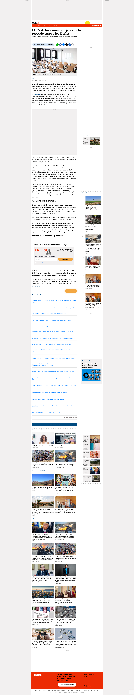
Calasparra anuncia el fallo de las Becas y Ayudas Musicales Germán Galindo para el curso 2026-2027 (86, 439)
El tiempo (40, 25)
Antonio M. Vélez (58, 625)
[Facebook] (60, 44)
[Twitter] (66, 44)
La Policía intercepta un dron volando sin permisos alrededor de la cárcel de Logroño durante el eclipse (92, 208)
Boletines (70, 692)
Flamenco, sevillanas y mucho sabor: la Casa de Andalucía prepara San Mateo (92, 267)
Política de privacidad (86, 690)
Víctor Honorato (35, 467)
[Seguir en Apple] (86, 676)
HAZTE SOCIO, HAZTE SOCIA (67, 684)
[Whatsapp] (57, 44)
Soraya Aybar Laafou (59, 467)
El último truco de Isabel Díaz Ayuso (42, 445)
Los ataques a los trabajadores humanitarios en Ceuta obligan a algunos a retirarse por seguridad (64, 464)
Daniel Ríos (57, 603)
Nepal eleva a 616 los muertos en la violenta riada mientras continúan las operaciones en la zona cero (86, 463)
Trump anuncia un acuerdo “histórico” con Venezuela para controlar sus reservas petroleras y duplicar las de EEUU (42, 537)
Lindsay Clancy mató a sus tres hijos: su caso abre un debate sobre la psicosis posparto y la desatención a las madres (65, 644)
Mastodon (82, 692)
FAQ (92, 690)
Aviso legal (78, 690)
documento (37, 94)
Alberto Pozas (35, 624)
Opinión (46, 25)
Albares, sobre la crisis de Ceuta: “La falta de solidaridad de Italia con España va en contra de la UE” (42, 578)
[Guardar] (72, 44)
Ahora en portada (37, 519)
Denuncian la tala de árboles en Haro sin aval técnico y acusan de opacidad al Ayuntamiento (92, 227)
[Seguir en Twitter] (85, 686)
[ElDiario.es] (96, 25)
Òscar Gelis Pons (35, 603)
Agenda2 (51, 25)
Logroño (35, 25)
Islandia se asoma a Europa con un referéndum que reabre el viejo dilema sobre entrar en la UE (42, 600)
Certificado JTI (75, 692)
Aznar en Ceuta (59, 445)
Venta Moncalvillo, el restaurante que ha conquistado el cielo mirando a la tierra (85, 141)
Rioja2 (33, 78)
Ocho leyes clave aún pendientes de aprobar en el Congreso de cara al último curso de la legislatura (65, 600)
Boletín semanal (58, 25)
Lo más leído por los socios (39, 429)
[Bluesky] (63, 44)
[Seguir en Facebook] (86, 686)
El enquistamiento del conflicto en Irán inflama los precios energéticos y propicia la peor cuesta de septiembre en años (65, 622)
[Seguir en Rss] (90, 686)
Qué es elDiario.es (38, 690)
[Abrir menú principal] (101, 22)
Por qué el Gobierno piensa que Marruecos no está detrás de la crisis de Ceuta (42, 464)
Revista (65, 692)
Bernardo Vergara (59, 447)
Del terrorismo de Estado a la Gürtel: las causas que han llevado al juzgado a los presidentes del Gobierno (43, 621)
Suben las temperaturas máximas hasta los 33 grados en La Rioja (42, 488)
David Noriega (58, 583)
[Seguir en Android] (84, 676)
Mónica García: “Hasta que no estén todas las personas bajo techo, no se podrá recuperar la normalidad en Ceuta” (65, 579)
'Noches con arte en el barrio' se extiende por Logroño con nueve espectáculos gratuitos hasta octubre (65, 510)
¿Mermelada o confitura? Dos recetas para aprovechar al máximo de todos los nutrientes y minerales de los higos (86, 455)
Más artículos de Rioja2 (38, 471)
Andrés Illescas (35, 561)
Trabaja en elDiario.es (52, 690)
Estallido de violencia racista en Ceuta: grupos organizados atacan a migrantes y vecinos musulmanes (42, 558)
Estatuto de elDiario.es (61, 690)
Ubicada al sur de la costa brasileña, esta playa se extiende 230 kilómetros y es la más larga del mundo (86, 447)
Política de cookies (53, 692)
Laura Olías (34, 647)
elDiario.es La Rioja (36, 286)
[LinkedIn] (69, 44)
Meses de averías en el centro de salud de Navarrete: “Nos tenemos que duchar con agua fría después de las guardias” (43, 511)
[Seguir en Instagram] (88, 686)
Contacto (60, 692)
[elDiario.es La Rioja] (43, 675)
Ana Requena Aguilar (59, 647)
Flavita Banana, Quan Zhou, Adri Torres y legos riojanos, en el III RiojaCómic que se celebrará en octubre (64, 489)
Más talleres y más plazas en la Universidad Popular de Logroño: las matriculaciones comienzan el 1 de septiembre (93, 305)
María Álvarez (35, 447)
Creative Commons (71, 690)
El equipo (44, 690)
